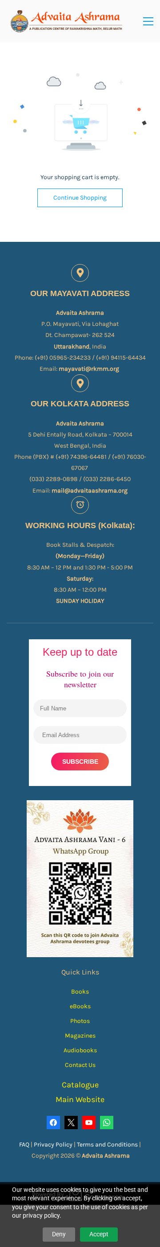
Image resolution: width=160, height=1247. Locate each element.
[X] (71, 1122)
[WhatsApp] (106, 1122)
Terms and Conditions (107, 1144)
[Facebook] (53, 1122)
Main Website (80, 1099)
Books (80, 991)
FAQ (24, 1144)
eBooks (80, 1006)
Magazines (80, 1035)
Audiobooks (80, 1050)
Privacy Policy (54, 1144)
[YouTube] (89, 1122)
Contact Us (80, 1065)
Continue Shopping (80, 197)
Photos (80, 1021)
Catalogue (80, 1085)
